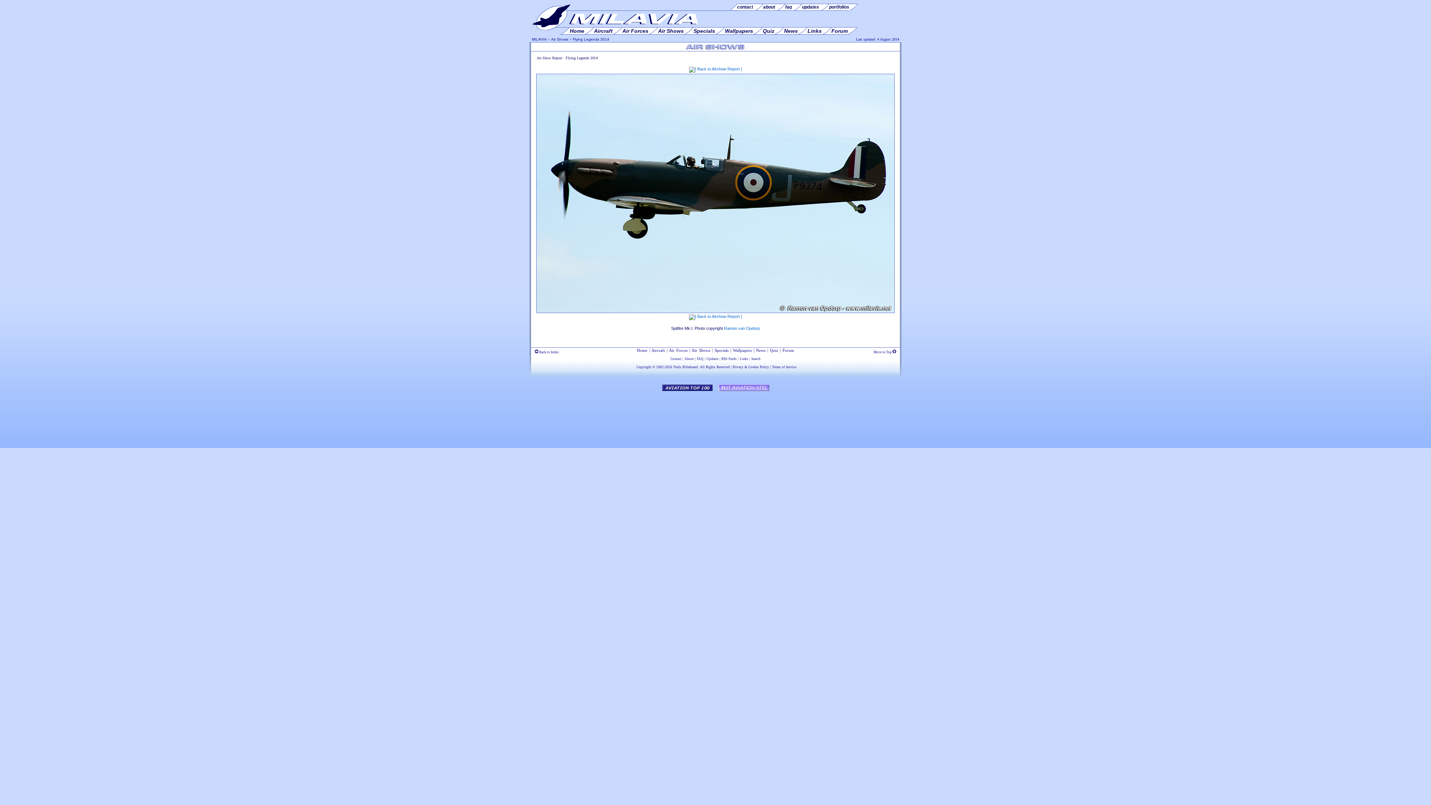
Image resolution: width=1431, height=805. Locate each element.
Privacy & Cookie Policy (751, 367)
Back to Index (548, 352)
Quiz (774, 350)
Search (756, 359)
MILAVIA (539, 39)
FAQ (700, 359)
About (689, 359)
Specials (722, 350)
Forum (788, 350)
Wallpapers (742, 350)
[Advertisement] (715, 416)
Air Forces (678, 350)
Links (744, 359)
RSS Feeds (729, 359)
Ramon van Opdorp (742, 328)
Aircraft (658, 350)
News (760, 350)
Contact (676, 359)
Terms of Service (784, 367)
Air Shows (559, 39)
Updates (712, 359)
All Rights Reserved (715, 367)
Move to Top (883, 352)
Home (642, 350)
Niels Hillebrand (685, 367)
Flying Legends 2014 (591, 39)
